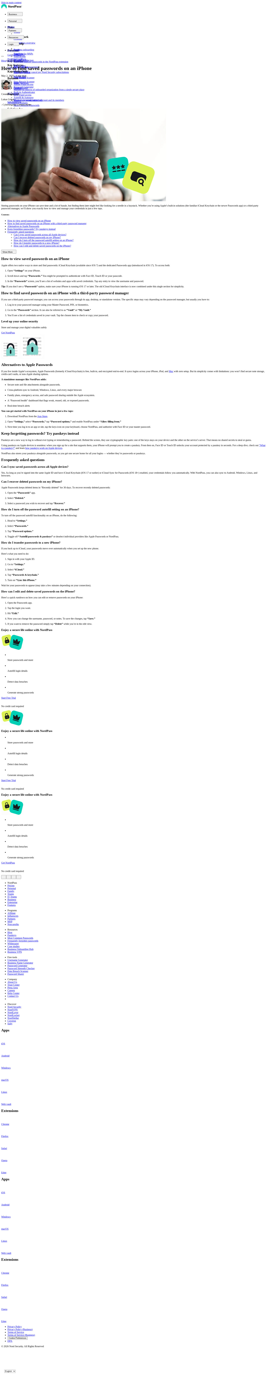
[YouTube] (2, 1358)
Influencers (12, 916)
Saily (9, 1023)
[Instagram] (2, 1364)
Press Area (12, 987)
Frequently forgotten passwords (22, 940)
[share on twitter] (3, 877)
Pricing (10, 27)
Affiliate (11, 913)
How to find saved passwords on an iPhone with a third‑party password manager (46, 223)
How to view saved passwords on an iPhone (29, 220)
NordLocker (13, 1015)
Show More (7, 252)
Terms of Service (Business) (21, 1335)
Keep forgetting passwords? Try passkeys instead (31, 229)
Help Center (13, 993)
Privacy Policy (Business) (20, 1329)
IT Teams (12, 896)
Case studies (13, 946)
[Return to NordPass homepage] (11, 8)
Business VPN (14, 952)
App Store (42, 416)
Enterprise (12, 902)
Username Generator (17, 960)
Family (10, 891)
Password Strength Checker (21, 968)
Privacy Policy (14, 1326)
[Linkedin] (2, 1367)
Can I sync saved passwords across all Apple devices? (40, 234)
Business (11, 899)
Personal (11, 888)
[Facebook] (2, 1355)
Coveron (11, 1021)
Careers (11, 990)
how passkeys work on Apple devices (43, 448)
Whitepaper (13, 943)
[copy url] (18, 877)
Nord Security (14, 1007)
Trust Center (13, 985)
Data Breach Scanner (17, 971)
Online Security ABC (17, 60)
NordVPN (12, 1009)
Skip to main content (11, 2)
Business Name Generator (20, 963)
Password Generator (17, 965)
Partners (11, 918)
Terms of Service (15, 1332)
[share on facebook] (8, 877)
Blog (3, 60)
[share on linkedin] (13, 877)
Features (11, 905)
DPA (9, 1341)
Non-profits (13, 924)
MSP (9, 921)
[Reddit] (2, 1361)
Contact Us (12, 996)
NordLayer (12, 1012)
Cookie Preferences (17, 1338)
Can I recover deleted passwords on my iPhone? (37, 237)
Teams (10, 894)
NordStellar (13, 1018)
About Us (12, 982)
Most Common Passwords (20, 938)
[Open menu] (2, 56)
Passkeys (11, 935)
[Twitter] (2, 1352)
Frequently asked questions (20, 232)
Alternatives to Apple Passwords (23, 226)
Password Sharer (15, 974)
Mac (171, 371)
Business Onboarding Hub (20, 949)
